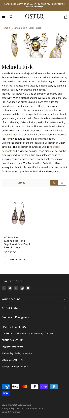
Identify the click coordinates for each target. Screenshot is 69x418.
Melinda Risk (18, 27)
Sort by (21, 183)
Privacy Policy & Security (13, 408)
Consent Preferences (11, 411)
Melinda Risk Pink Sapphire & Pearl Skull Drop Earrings (17, 244)
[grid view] (54, 183)
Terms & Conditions (34, 408)
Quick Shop (17, 259)
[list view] (62, 183)
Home (5, 27)
